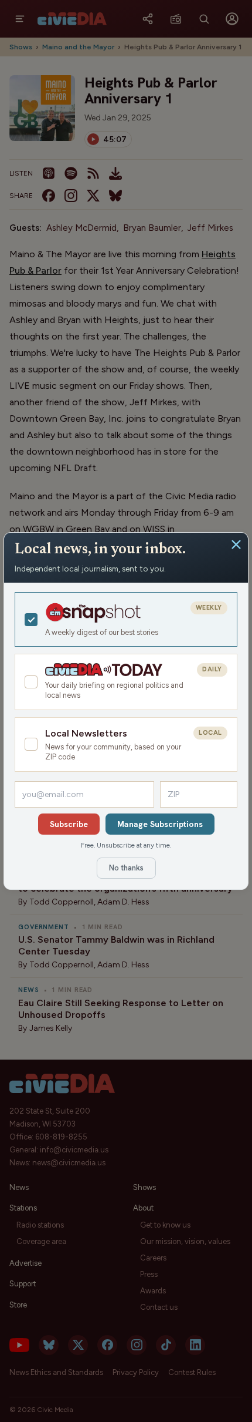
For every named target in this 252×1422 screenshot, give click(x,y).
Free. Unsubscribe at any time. (126, 845)
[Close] (236, 544)
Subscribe (69, 824)
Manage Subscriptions (160, 824)
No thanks (126, 868)
